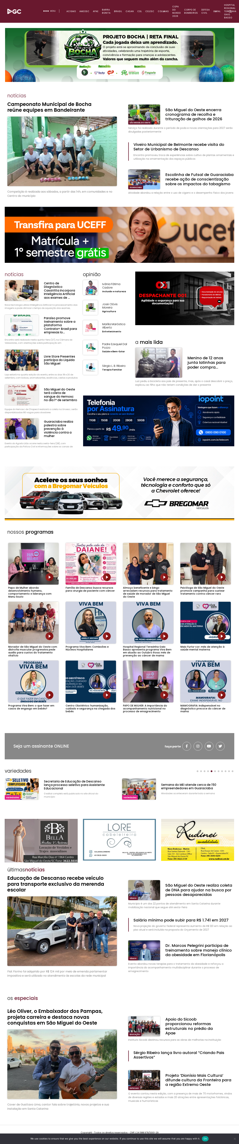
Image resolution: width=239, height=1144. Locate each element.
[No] (234, 1138)
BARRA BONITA (106, 11)
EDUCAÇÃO (135, 1034)
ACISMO (71, 11)
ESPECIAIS (134, 1088)
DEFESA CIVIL (205, 11)
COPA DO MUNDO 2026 (176, 11)
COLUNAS (163, 11)
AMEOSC (84, 11)
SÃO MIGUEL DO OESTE (140, 122)
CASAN (130, 11)
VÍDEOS (133, 898)
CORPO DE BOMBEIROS (191, 11)
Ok (205, 1138)
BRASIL (118, 11)
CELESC (149, 11)
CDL (139, 11)
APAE (96, 11)
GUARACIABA (136, 187)
